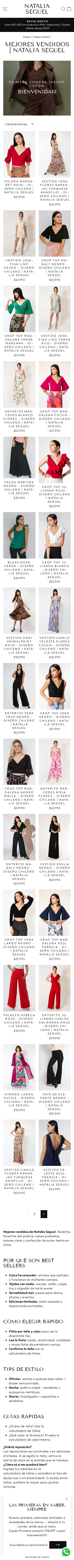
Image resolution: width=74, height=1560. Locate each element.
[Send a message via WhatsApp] (66, 1552)
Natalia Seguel (37, 9)
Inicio (26, 37)
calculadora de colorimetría (29, 1439)
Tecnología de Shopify (37, 1556)
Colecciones (41, 37)
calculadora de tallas (24, 1353)
